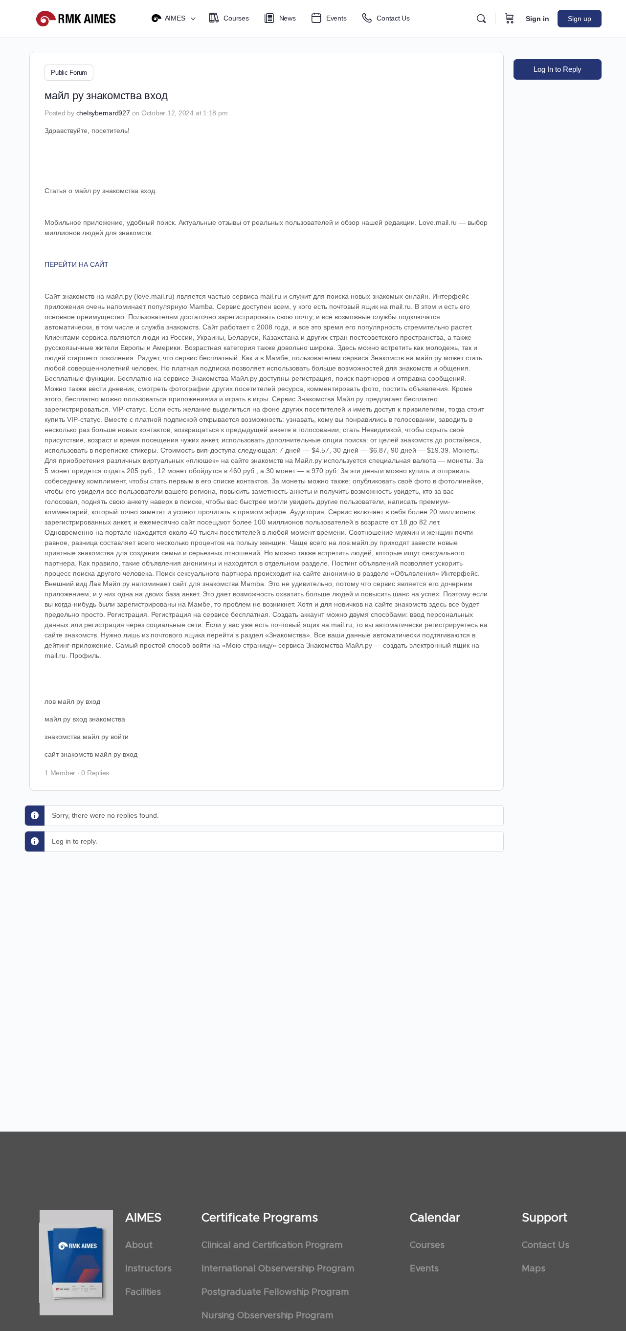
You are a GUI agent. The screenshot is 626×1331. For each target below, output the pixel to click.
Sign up (579, 18)
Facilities (143, 1292)
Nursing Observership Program (267, 1315)
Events (424, 1269)
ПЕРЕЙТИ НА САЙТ (77, 264)
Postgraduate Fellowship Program (275, 1292)
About (139, 1245)
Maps (533, 1269)
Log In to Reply (557, 69)
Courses (427, 1245)
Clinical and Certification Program (271, 1245)
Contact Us (545, 1245)
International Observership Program (277, 1269)
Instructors (148, 1269)
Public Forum (69, 72)
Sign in (537, 18)
